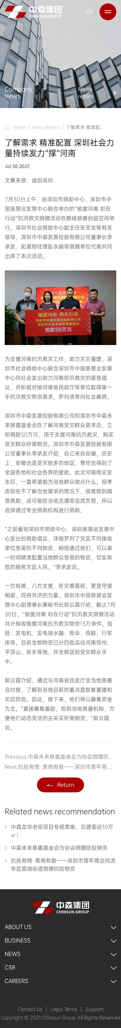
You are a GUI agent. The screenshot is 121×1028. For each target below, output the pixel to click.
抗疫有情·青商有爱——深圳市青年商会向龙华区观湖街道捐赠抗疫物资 (67, 767)
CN (89, 11)
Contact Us (30, 1009)
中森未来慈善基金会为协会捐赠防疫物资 (72, 757)
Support (94, 1009)
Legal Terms (63, 1009)
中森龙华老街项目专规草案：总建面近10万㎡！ (62, 831)
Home (19, 127)
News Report (46, 127)
